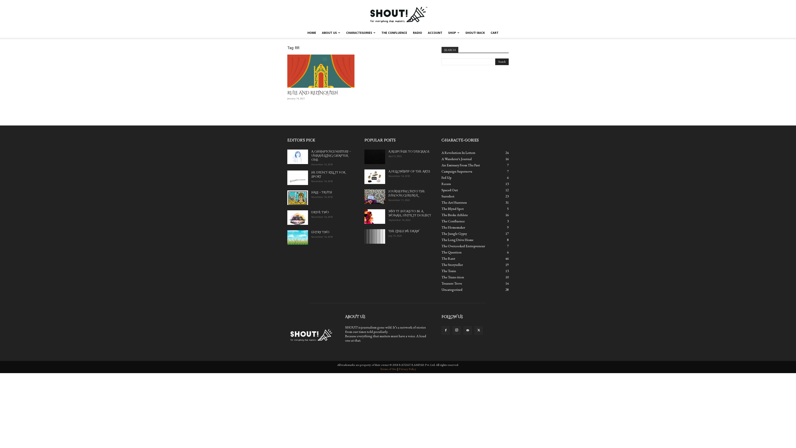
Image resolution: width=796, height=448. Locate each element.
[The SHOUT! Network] (398, 14)
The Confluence (394, 33)
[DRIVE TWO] (297, 217)
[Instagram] (457, 330)
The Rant (448, 258)
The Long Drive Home (457, 239)
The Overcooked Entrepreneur (463, 246)
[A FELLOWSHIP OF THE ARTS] (374, 176)
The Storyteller (452, 264)
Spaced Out (450, 190)
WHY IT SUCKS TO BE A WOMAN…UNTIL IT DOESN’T (409, 213)
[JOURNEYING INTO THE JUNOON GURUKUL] (374, 196)
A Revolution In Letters (458, 152)
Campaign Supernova (457, 171)
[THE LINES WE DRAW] (374, 236)
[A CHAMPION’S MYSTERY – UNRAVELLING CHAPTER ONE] (297, 157)
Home (311, 33)
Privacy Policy (407, 369)
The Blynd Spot (453, 208)
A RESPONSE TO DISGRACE (409, 151)
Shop (452, 33)
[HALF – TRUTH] (297, 197)
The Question (452, 252)
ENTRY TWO (320, 232)
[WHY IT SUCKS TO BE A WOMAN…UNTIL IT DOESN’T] (374, 216)
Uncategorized (452, 289)
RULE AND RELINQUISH (312, 93)
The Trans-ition (453, 277)
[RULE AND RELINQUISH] (320, 71)
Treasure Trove (452, 283)
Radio (417, 33)
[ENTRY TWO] (297, 237)
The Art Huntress (454, 202)
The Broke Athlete (455, 215)
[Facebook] (446, 330)
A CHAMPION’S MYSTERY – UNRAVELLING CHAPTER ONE (331, 156)
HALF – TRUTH (321, 192)
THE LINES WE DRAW (403, 231)
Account (435, 33)
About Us (329, 33)
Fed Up (446, 177)
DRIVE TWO (320, 212)
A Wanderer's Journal (457, 159)
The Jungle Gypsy (454, 233)
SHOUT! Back (475, 33)
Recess (446, 183)
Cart (495, 33)
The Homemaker (453, 227)
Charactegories (359, 33)
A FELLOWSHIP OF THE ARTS (409, 171)
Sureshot (448, 196)
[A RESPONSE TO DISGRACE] (374, 157)
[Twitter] (478, 330)
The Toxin (449, 271)
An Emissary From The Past (461, 165)
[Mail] (468, 330)
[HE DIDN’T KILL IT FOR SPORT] (297, 177)
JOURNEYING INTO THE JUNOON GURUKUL (406, 193)
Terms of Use (388, 369)
